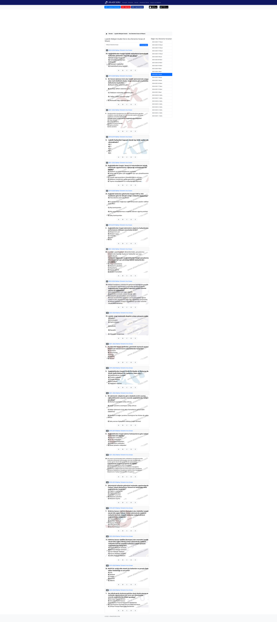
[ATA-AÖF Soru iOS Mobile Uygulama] (153, 7)
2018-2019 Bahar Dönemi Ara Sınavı (119, 137)
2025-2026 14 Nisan (157, 51)
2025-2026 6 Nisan (157, 57)
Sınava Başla (144, 45)
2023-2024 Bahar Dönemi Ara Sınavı (119, 50)
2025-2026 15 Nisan (157, 48)
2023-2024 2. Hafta (157, 113)
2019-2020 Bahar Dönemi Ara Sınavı (119, 76)
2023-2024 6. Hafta (157, 101)
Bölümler (130, 2)
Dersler (136, 2)
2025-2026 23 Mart (157, 62)
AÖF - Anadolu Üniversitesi (112, 7)
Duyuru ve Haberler (155, 2)
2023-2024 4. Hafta (157, 107)
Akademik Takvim (144, 2)
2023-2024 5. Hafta (157, 104)
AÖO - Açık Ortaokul (137, 7)
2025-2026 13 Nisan (157, 54)
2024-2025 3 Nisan (157, 77)
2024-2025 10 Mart (157, 89)
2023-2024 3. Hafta (157, 110)
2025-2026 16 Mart (157, 65)
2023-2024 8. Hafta (157, 95)
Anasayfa (124, 2)
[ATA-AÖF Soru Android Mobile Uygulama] (164, 7)
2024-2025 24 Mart (157, 83)
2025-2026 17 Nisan (157, 42)
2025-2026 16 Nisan (157, 45)
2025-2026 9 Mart (157, 68)
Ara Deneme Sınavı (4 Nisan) (137, 33)
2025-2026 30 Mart (157, 59)
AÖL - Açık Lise (126, 7)
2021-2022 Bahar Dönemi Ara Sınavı (119, 110)
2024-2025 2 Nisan (157, 80)
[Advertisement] (138, 21)
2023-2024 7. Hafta (157, 98)
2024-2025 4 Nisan (157, 74)
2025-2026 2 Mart (157, 71)
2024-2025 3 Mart (157, 92)
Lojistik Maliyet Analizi (120, 33)
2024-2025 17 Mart (157, 86)
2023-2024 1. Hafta (157, 116)
